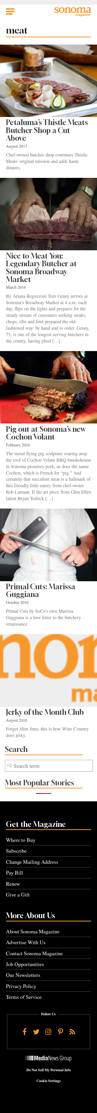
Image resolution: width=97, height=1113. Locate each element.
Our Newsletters (23, 974)
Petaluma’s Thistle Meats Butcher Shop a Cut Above (47, 130)
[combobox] (49, 766)
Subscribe (16, 850)
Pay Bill (14, 872)
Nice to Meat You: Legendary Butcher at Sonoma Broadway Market (41, 268)
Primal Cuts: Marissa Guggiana (40, 590)
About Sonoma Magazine (32, 931)
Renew (13, 883)
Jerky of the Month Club (45, 712)
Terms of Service (24, 996)
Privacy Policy (21, 986)
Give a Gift (18, 894)
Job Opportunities (25, 964)
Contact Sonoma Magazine (34, 953)
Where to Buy (20, 839)
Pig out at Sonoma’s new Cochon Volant (46, 433)
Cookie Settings (48, 1080)
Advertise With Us (26, 942)
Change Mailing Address (32, 861)
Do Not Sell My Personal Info (48, 1070)
